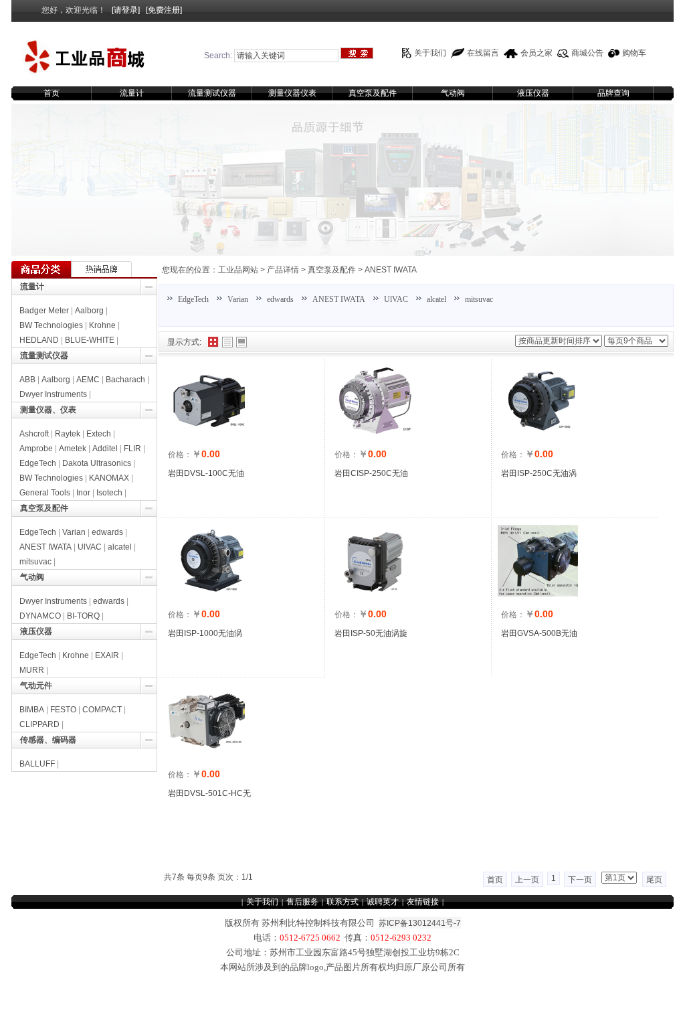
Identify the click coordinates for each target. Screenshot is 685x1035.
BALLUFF (37, 764)
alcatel (436, 299)
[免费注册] (164, 10)
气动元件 (36, 685)
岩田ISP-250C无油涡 (539, 473)
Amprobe (36, 448)
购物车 (634, 53)
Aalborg (89, 310)
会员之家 (536, 53)
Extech (98, 434)
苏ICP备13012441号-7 (420, 923)
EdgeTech (193, 299)
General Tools (44, 492)
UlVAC (396, 299)
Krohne (102, 325)
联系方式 (342, 901)
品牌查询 (613, 93)
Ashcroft (34, 434)
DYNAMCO (40, 616)
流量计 (132, 93)
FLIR (132, 448)
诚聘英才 (383, 901)
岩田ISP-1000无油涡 (205, 633)
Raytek (67, 434)
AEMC (88, 379)
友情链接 (423, 901)
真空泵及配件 (373, 93)
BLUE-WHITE (89, 340)
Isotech (109, 492)
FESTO (63, 709)
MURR (31, 670)
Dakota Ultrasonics (96, 463)
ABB (27, 379)
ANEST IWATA (391, 269)
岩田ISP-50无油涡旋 (370, 633)
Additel (105, 448)
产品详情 (283, 269)
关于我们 (430, 53)
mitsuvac (479, 299)
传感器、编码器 (48, 739)
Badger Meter (44, 310)
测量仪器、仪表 (48, 409)
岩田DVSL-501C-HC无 (209, 793)
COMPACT (102, 709)
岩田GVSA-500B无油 (539, 633)
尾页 (654, 879)
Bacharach (125, 379)
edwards (280, 299)
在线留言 (483, 53)
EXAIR (107, 655)
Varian (237, 299)
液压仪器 (533, 93)
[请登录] (126, 10)
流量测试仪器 (212, 93)
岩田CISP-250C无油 (371, 473)
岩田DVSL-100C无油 (206, 473)
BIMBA (31, 709)
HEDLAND (39, 340)
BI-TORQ (83, 616)
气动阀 (453, 93)
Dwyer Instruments (53, 394)
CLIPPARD (39, 724)
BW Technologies (51, 325)
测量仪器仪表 (292, 93)
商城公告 (587, 53)
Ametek (72, 448)
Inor (83, 492)
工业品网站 (238, 269)
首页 (51, 93)
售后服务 (302, 901)
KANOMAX (109, 478)
